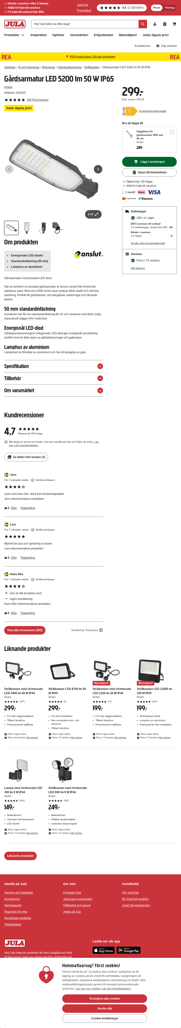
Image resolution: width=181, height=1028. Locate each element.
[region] (90, 993)
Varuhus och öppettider (18, 892)
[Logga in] (155, 24)
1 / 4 (90, 214)
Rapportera (28, 507)
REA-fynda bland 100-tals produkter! (92, 56)
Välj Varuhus (138, 268)
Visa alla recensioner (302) (24, 630)
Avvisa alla (105, 1008)
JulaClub (82, 4)
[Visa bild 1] (11, 228)
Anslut (8, 87)
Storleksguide (13, 905)
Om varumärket (19, 390)
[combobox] (89, 24)
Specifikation (16, 366)
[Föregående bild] (9, 169)
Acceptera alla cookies (104, 998)
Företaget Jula (72, 892)
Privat (156, 7)
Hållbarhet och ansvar (77, 905)
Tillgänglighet (12, 924)
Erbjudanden (103, 35)
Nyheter (58, 35)
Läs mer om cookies (88, 988)
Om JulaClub (130, 892)
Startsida (9, 67)
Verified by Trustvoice (84, 630)
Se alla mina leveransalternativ (148, 243)
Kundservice (142, 45)
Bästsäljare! (128, 35)
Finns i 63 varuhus (23, 737)
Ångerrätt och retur (15, 911)
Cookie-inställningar (104, 1018)
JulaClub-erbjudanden (136, 905)
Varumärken (79, 35)
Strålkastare (91, 67)
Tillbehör (12, 378)
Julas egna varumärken (77, 898)
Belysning (48, 67)
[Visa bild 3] (42, 228)
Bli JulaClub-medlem (135, 898)
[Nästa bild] (98, 169)
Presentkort (84, 10)
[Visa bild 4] (58, 228)
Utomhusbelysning (69, 67)
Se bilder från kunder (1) (29, 457)
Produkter (11, 35)
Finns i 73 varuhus (155, 737)
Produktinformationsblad (152, 111)
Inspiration (39, 35)
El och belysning (28, 67)
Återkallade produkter (17, 918)
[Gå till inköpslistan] (164, 24)
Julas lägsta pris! (156, 35)
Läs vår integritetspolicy (116, 988)
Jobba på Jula (72, 911)
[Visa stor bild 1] (53, 169)
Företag (169, 7)
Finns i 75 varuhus (111, 737)
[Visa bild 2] (27, 228)
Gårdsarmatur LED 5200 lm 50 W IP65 (126, 67)
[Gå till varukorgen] (174, 24)
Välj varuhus (169, 45)
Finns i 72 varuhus (67, 737)
